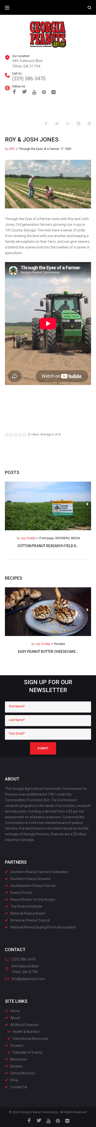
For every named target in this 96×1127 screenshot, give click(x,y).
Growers (16, 1045)
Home (15, 1011)
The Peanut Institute (26, 906)
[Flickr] (53, 92)
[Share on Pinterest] (89, 124)
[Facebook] (14, 92)
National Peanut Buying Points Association (43, 927)
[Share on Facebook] (46, 124)
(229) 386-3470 (29, 79)
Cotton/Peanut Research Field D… (47, 546)
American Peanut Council (30, 920)
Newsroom (18, 1059)
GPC (12, 149)
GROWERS (62, 538)
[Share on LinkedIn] (78, 124)
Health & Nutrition (26, 1032)
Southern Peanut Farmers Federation (39, 872)
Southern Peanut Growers (30, 879)
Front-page (46, 538)
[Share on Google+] (67, 124)
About (15, 1018)
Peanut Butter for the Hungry (32, 900)
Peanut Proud (21, 893)
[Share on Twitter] (57, 124)
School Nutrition (22, 1073)
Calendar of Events (27, 1052)
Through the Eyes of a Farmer (39, 149)
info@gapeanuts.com (28, 979)
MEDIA (75, 538)
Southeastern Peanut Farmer (33, 886)
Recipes (59, 644)
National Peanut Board (27, 913)
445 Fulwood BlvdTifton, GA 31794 (27, 63)
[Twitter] (24, 92)
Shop (14, 1080)
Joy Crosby (27, 538)
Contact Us (18, 1087)
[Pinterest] (44, 92)
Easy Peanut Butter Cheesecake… (48, 652)
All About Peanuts (24, 1025)
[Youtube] (34, 92)
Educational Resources (30, 1039)
